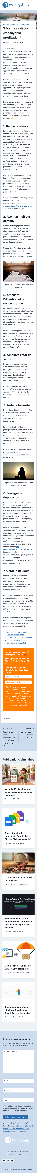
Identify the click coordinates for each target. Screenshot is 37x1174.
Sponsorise (11, 884)
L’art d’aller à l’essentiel (16, 643)
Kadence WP (18, 1169)
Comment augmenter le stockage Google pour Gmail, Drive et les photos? (18, 1010)
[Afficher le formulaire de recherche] (28, 5)
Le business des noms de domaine (28, 733)
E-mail (7, 1091)
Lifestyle (7, 718)
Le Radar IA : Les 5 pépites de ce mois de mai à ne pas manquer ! (18, 792)
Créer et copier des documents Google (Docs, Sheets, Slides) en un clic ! (18, 836)
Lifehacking (20, 24)
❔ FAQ (19, 1154)
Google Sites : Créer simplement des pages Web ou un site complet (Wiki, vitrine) (9, 737)
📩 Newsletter (13, 1152)
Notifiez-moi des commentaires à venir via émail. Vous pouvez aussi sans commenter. (18, 1108)
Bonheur (11, 24)
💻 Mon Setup (24, 1152)
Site (5, 1100)
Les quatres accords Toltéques (19, 638)
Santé (28, 24)
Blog (5, 24)
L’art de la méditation (15, 635)
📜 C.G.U (26, 1154)
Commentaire (10, 1052)
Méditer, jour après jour (16, 632)
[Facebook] (12, 1160)
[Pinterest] (8, 1160)
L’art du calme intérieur (16, 640)
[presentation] (18, 774)
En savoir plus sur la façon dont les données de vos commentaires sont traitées (18, 1128)
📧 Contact (11, 1154)
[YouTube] (4, 1160)
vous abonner (9, 1111)
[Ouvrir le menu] (33, 4)
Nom (7, 1081)
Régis (7, 42)
